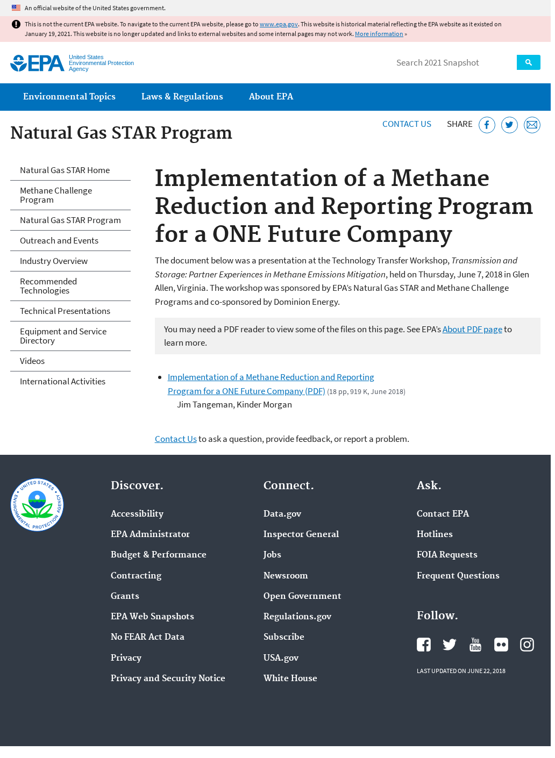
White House (290, 679)
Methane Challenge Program (56, 194)
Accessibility (137, 514)
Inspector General (301, 535)
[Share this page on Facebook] (487, 125)
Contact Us (406, 124)
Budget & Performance (159, 555)
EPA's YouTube (475, 645)
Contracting (136, 576)
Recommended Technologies (48, 285)
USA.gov (281, 658)
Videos (32, 361)
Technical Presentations (65, 311)
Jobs (272, 555)
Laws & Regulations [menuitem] (182, 97)
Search (528, 62)
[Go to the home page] (37, 63)
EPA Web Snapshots (152, 617)
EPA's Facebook (424, 645)
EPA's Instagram (527, 645)
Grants (125, 597)
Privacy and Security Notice (168, 679)
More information (379, 34)
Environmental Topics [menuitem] (69, 97)
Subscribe (284, 637)
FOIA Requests (447, 555)
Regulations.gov (297, 617)
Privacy (126, 658)
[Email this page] (532, 125)
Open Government (302, 597)
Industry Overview (54, 261)
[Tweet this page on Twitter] (509, 125)
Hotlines (435, 535)
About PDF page (472, 329)
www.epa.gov (279, 24)
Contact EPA (443, 514)
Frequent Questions (458, 576)
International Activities (62, 381)
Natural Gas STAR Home (65, 170)
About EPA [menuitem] (271, 97)
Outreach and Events (59, 240)
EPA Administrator (150, 535)
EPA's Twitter (450, 645)
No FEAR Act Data (147, 637)
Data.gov (282, 514)
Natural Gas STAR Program (70, 220)
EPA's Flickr (501, 645)
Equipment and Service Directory (63, 335)
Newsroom (286, 576)
